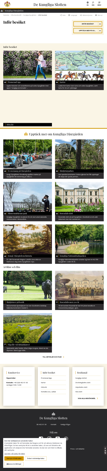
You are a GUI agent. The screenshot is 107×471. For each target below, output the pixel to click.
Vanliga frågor (67, 424)
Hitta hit (44, 387)
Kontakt (53, 424)
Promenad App (46, 378)
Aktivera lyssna (87, 15)
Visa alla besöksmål (87, 398)
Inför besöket (83, 24)
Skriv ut (100, 15)
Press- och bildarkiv (77, 449)
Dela (63, 15)
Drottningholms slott (82, 382)
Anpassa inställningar (14, 464)
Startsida (6, 15)
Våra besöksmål (16, 15)
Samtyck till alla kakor (14, 458)
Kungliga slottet (81, 378)
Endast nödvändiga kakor (35, 458)
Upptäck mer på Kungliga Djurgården (87, 30)
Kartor (43, 382)
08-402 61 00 (41, 424)
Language (74, 15)
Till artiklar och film (52, 357)
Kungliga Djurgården (29, 15)
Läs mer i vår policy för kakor (14, 454)
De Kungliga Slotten (50, 4)
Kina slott (78, 392)
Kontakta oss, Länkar (48, 392)
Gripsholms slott (81, 387)
